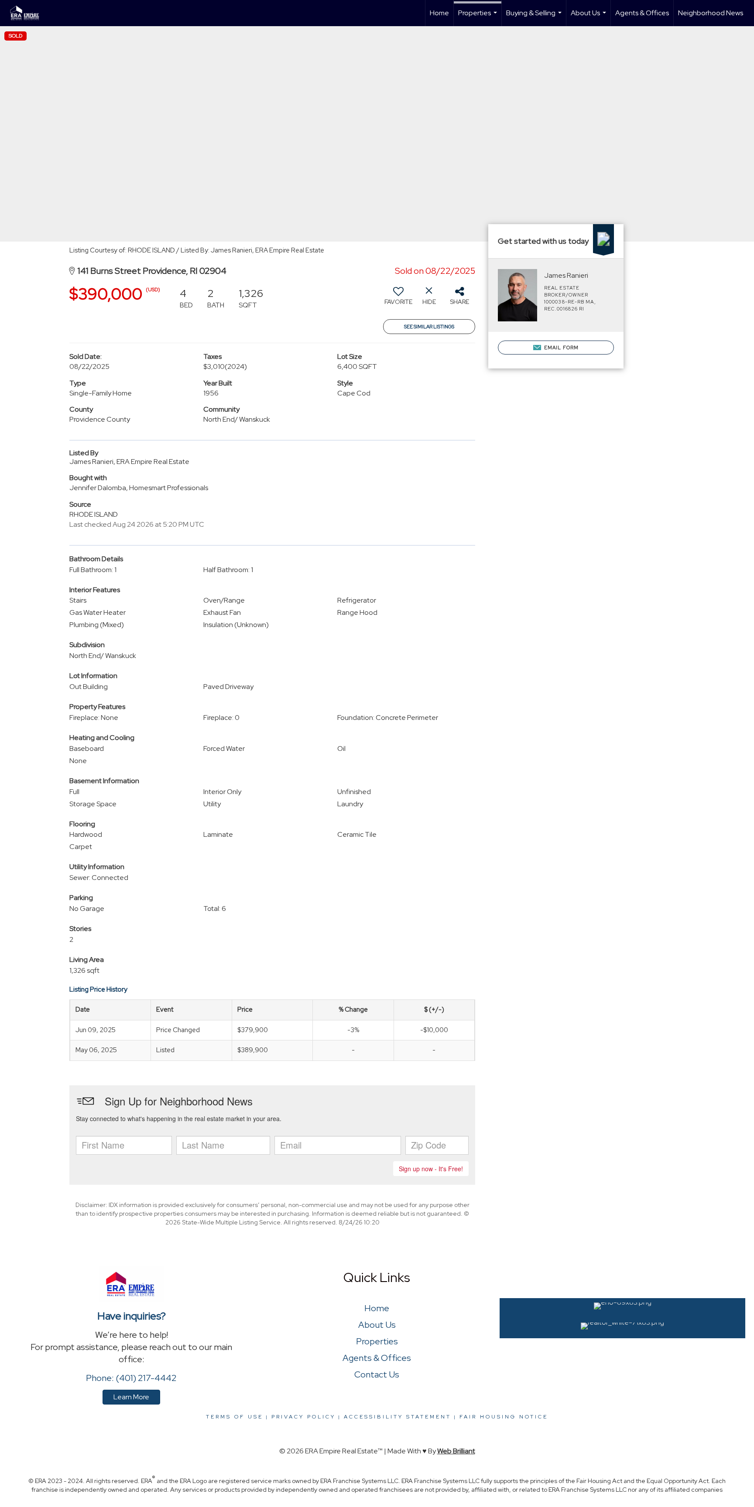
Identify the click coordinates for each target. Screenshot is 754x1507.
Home (439, 12)
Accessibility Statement (397, 1416)
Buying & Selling (535, 17)
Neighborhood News (710, 12)
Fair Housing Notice (503, 1416)
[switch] (398, 299)
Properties (478, 17)
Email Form (561, 347)
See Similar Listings (429, 327)
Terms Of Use (234, 1416)
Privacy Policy (303, 1416)
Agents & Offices (642, 12)
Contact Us (376, 1374)
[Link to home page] (30, 13)
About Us (589, 17)
